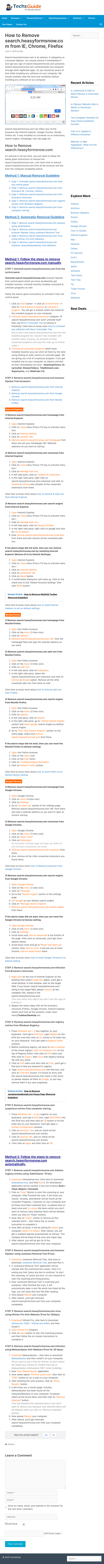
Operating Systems (57, 18)
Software (77, 18)
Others (74, 248)
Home (4, 18)
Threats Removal (34, 18)
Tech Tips (76, 280)
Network (75, 244)
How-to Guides (78, 230)
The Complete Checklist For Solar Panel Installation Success (85, 120)
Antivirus (75, 208)
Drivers (91, 18)
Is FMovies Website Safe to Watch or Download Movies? (84, 107)
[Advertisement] (87, 58)
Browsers (15, 18)
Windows (75, 297)
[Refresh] (23, 1524)
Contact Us (21, 24)
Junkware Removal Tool (34, 1262)
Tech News (7, 24)
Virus (73, 293)
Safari (74, 266)
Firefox (74, 221)
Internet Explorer (79, 235)
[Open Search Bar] (101, 24)
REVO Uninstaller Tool (32, 323)
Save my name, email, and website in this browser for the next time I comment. (35, 1507)
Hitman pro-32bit (21, 1323)
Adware (11, 1444)
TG (72, 284)
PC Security (77, 253)
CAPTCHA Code (52, 1533)
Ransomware (77, 262)
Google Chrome (79, 226)
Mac (73, 239)
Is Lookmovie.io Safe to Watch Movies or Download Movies (85, 93)
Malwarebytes (19, 1358)
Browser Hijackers (80, 213)
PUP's (74, 257)
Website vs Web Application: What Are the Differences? (84, 144)
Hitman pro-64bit (40, 1323)
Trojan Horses (78, 289)
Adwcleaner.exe (20, 1182)
